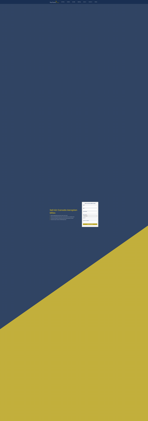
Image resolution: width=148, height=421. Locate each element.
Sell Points (62, 1)
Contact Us (90, 1)
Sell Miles (68, 1)
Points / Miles (85, 214)
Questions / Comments (86, 220)
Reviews (96, 1)
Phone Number (85, 211)
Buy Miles (73, 1)
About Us (84, 1)
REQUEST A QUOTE (90, 224)
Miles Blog (79, 1)
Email (83, 208)
